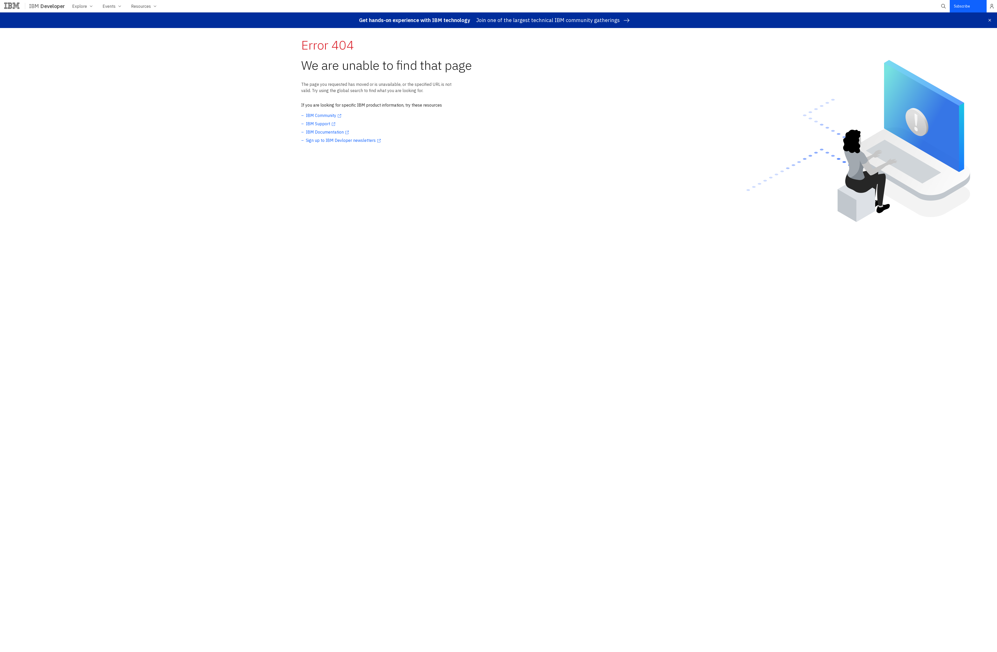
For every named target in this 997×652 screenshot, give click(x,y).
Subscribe (962, 6)
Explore (79, 6)
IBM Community (321, 115)
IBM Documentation (325, 132)
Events (109, 6)
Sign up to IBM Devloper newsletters (341, 140)
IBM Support (318, 123)
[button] (943, 6)
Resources (141, 6)
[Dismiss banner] (990, 20)
